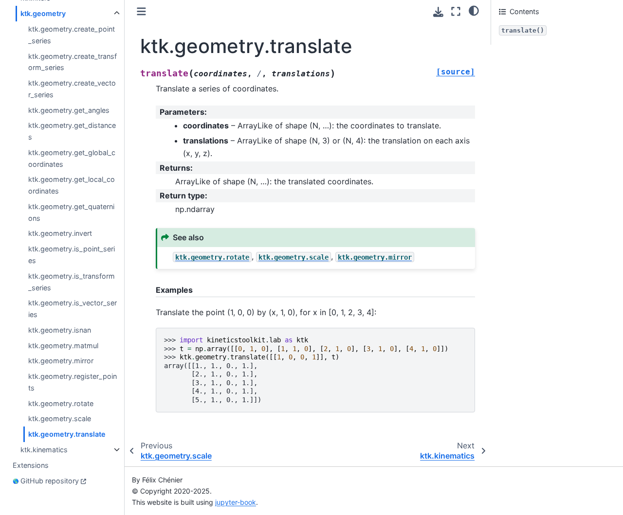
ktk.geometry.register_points (72, 382)
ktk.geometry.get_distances (72, 131)
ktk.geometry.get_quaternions (71, 212)
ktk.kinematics (44, 449)
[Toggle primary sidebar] (141, 11)
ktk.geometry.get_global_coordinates (71, 158)
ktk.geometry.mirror (60, 360)
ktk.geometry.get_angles (69, 110)
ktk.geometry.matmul (63, 345)
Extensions (31, 465)
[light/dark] (474, 10)
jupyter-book (235, 502)
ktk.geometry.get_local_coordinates (71, 185)
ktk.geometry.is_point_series (71, 255)
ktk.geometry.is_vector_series (72, 309)
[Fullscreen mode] (456, 11)
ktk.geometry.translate (67, 434)
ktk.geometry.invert (60, 234)
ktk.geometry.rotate (60, 403)
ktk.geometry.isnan (59, 330)
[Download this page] (438, 12)
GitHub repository (49, 481)
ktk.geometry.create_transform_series (72, 62)
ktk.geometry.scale (59, 419)
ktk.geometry (43, 13)
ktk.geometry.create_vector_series (72, 89)
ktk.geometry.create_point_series (71, 35)
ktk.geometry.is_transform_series (71, 282)
